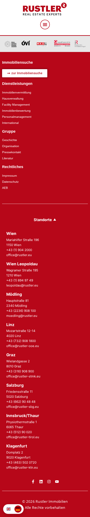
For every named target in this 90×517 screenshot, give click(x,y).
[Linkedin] (41, 481)
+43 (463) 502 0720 (21, 462)
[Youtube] (57, 481)
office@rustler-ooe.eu (22, 346)
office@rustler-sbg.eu (22, 407)
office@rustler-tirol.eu (22, 437)
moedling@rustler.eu (21, 316)
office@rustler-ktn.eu (22, 467)
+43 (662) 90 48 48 (20, 402)
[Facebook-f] (33, 481)
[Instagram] (49, 481)
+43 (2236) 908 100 (21, 311)
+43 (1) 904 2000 (19, 250)
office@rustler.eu (19, 255)
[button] (45, 24)
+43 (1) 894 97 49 (19, 280)
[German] (18, 509)
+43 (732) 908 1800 (21, 341)
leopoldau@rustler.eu (22, 285)
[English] (8, 509)
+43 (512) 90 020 (19, 432)
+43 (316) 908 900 (20, 371)
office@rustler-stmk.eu (23, 376)
